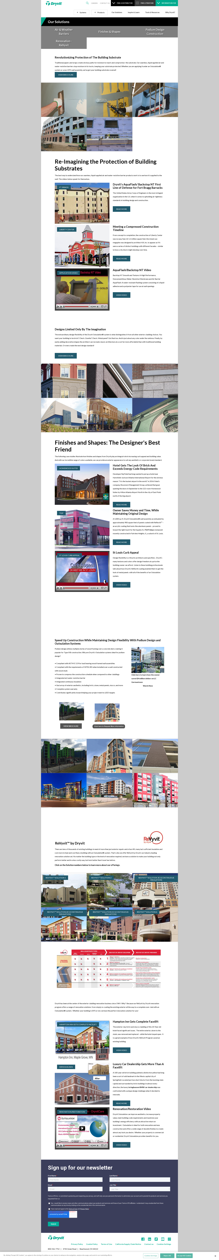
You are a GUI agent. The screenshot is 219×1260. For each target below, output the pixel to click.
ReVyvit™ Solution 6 (147, 912)
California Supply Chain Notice (128, 1244)
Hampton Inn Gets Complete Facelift (78, 1024)
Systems (83, 12)
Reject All (167, 1256)
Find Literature (147, 3)
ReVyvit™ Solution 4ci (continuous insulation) (65, 913)
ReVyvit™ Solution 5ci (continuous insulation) (110, 913)
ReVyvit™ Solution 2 (101, 878)
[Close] (215, 1256)
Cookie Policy (92, 1244)
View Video (121, 295)
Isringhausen (66, 1067)
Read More (121, 209)
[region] (109, 1256)
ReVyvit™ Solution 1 (56, 878)
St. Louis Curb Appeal (69, 555)
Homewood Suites (68, 468)
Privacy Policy (77, 1244)
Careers (94, 3)
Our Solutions (117, 12)
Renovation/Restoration (72, 1112)
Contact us (149, 1244)
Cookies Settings (164, 1244)
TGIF (61, 513)
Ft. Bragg (64, 187)
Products (101, 12)
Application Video (68, 273)
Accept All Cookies (184, 1256)
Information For (169, 3)
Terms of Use (106, 1244)
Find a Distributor (125, 3)
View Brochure (65, 75)
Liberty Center (66, 229)
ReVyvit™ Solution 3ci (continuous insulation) (156, 879)
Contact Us (105, 3)
